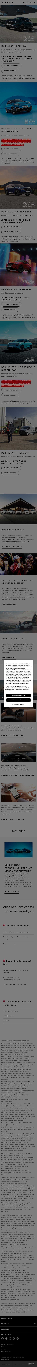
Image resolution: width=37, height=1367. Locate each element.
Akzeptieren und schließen (18, 695)
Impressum (8, 690)
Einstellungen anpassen (18, 704)
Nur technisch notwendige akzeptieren (18, 700)
